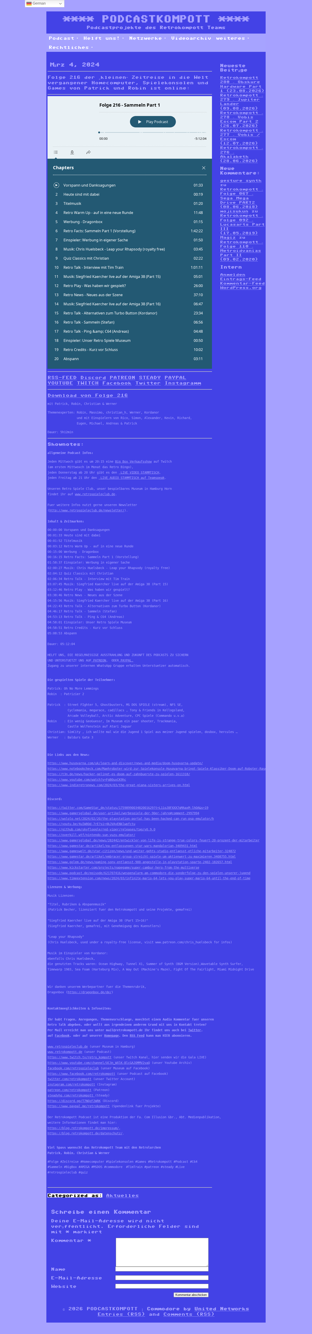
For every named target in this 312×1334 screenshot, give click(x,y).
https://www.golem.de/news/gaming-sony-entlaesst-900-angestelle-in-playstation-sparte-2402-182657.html (140, 862)
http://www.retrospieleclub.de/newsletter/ (86, 510)
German (39, 3)
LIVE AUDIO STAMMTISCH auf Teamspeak (131, 478)
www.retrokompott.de (65, 1052)
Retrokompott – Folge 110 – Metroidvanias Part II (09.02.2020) (241, 250)
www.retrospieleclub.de (95, 494)
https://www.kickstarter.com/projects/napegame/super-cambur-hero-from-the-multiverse (123, 867)
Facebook (117, 383)
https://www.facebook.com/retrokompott (81, 1074)
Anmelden (232, 274)
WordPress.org (241, 287)
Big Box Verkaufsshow (133, 461)
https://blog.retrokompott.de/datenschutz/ (85, 1133)
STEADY (150, 377)
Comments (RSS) (188, 1314)
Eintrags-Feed (240, 279)
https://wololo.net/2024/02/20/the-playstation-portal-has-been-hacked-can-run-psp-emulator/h (131, 818)
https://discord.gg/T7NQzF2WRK (74, 1101)
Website (64, 1286)
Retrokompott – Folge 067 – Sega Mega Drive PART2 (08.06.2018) (241, 197)
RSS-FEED (62, 377)
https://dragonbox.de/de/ (89, 992)
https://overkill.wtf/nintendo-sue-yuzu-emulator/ (91, 835)
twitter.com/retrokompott (69, 1079)
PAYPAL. (126, 660)
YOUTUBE (60, 383)
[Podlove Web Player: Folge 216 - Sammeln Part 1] (130, 232)
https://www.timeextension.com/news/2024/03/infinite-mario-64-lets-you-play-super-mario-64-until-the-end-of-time (149, 878)
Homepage (111, 1035)
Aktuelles (122, 1195)
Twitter (148, 383)
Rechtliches (69, 47)
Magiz (228, 237)
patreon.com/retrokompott (69, 1090)
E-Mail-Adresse (76, 1278)
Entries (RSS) (121, 1314)
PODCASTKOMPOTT (156, 18)
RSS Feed (137, 1035)
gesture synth (241, 180)
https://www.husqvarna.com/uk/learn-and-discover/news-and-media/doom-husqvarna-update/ (125, 763)
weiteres (230, 38)
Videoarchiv (191, 38)
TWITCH (88, 383)
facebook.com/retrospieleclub (73, 1068)
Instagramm (182, 383)
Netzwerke (145, 38)
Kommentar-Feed (242, 283)
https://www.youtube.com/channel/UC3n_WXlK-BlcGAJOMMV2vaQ (99, 1063)
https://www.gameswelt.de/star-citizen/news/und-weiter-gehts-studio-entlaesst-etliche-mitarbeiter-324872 (142, 851)
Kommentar (71, 1240)
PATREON (122, 377)
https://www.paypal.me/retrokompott (79, 1106)
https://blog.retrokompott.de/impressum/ (83, 1128)
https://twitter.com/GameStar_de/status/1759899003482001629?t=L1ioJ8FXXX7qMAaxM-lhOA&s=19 (128, 807)
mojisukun (234, 211)
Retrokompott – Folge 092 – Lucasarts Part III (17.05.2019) (242, 224)
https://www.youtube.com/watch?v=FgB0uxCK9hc (87, 779)
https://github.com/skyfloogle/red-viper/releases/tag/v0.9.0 (101, 829)
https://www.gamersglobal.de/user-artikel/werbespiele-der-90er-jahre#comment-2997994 (123, 813)
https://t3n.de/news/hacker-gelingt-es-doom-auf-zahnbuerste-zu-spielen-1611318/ (119, 774)
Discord (93, 377)
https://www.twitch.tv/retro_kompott (79, 1057)
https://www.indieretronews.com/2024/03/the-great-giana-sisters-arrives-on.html (119, 785)
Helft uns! (101, 38)
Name (58, 1269)
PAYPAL (175, 377)
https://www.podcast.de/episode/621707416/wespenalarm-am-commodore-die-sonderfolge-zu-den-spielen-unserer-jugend (149, 873)
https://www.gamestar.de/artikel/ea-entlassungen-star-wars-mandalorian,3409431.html (122, 846)
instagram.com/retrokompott (71, 1084)
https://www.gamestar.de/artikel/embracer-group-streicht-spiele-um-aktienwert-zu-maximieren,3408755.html (142, 856)
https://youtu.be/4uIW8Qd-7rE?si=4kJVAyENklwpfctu (91, 824)
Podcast (61, 38)
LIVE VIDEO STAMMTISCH (139, 472)
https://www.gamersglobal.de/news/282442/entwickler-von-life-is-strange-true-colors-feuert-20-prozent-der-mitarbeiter (153, 840)
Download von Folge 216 (88, 395)
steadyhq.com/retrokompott (71, 1095)
